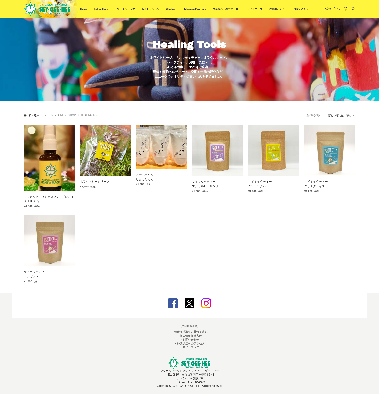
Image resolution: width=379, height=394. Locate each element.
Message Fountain (195, 8)
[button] (328, 9)
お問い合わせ (301, 8)
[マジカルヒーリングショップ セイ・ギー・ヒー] (173, 303)
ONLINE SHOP (67, 115)
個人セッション (150, 8)
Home (83, 8)
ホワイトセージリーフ (94, 181)
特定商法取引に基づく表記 (190, 331)
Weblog (170, 8)
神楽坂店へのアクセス (225, 8)
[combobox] (339, 115)
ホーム (49, 115)
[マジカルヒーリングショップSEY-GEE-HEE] (189, 303)
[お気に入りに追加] (49, 183)
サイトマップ (255, 8)
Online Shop (101, 8)
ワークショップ (126, 8)
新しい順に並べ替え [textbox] (339, 115)
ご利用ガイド (276, 8)
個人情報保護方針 (191, 335)
